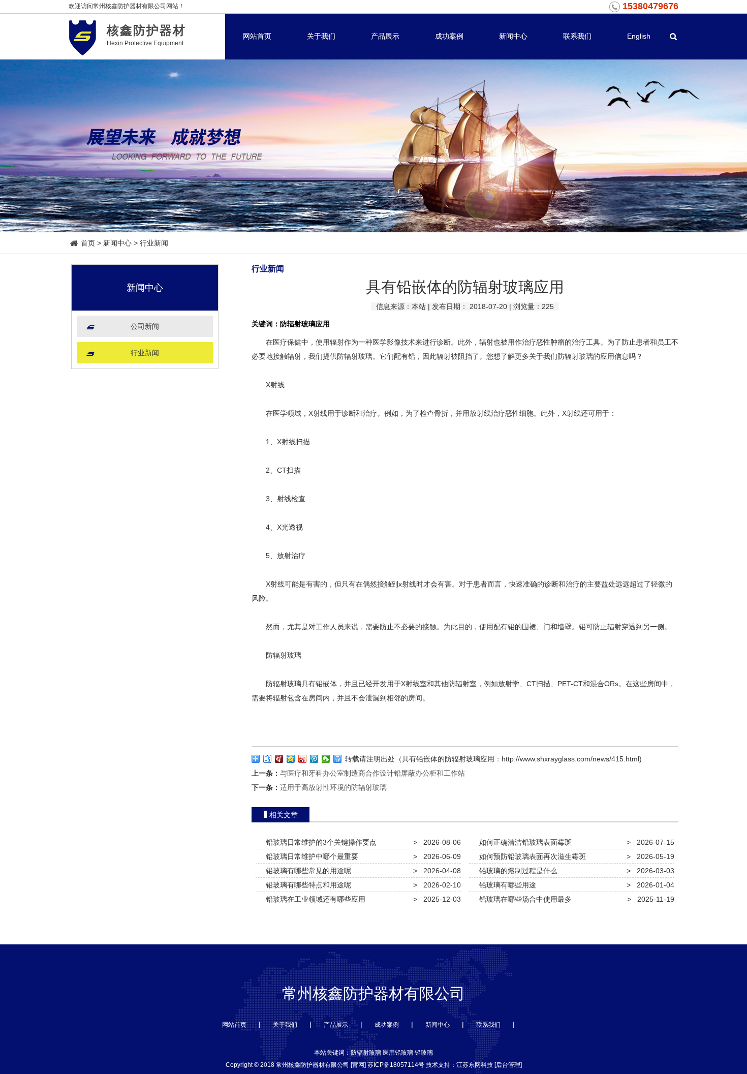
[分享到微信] (326, 759)
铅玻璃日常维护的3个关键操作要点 (319, 842)
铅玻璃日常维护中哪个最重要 (310, 856)
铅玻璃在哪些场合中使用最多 (523, 899)
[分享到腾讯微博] (314, 759)
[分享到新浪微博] (302, 759)
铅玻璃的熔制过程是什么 (516, 871)
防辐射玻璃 (354, 356)
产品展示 (385, 36)
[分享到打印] (337, 759)
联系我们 (577, 36)
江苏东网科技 (474, 1064)
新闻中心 (513, 36)
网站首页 (257, 36)
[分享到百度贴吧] (267, 759)
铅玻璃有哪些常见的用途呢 (306, 871)
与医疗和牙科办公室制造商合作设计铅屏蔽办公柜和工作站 (372, 773)
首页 (88, 243)
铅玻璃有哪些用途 (505, 885)
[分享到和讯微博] (279, 759)
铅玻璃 (424, 1052)
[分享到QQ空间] (291, 759)
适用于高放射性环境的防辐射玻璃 (333, 787)
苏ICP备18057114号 (395, 1064)
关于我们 (321, 36)
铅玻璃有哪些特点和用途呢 (306, 885)
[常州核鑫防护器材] (83, 36)
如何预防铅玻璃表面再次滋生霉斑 (530, 856)
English (638, 36)
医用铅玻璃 (398, 1052)
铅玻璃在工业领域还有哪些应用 (313, 899)
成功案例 (449, 36)
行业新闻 (154, 243)
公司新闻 (145, 326)
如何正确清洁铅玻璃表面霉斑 (523, 842)
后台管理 (508, 1064)
